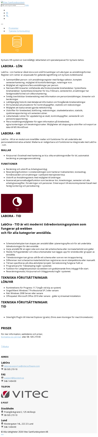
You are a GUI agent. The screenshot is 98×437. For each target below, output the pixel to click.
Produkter (14, 28)
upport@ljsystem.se (14, 378)
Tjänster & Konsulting (19, 31)
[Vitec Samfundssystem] (12, 2)
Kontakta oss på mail (11, 336)
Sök (27, 5)
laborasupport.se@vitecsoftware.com (22, 366)
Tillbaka (5, 346)
